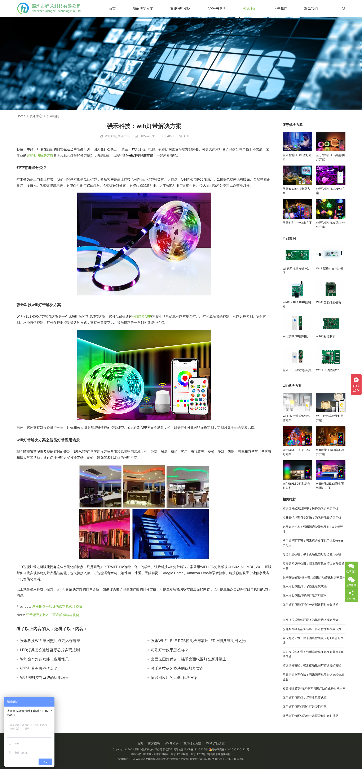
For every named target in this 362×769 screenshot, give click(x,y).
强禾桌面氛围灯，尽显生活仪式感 (305, 586)
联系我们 (311, 8)
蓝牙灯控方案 (192, 743)
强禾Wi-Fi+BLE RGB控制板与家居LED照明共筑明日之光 (198, 641)
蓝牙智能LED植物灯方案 (330, 191)
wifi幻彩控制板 (325, 336)
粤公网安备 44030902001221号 (230, 749)
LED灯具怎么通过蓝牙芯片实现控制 (50, 650)
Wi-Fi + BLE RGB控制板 (297, 304)
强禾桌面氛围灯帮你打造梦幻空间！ (306, 595)
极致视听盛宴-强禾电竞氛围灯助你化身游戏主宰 (314, 577)
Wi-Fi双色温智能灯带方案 (330, 418)
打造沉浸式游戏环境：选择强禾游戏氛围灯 (310, 508)
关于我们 (280, 8)
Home (21, 116)
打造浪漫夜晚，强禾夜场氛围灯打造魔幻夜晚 (312, 554)
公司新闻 (110, 136)
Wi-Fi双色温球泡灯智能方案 (296, 418)
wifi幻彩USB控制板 (295, 336)
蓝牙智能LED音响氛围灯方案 (330, 157)
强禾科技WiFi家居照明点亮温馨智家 (50, 641)
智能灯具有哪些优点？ (39, 668)
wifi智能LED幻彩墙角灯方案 (296, 485)
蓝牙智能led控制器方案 (296, 191)
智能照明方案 (143, 8)
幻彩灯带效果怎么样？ (170, 650)
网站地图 (178, 749)
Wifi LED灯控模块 (327, 370)
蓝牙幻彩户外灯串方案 (297, 222)
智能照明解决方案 (40, 155)
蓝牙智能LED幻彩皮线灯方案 (330, 225)
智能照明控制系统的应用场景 (44, 678)
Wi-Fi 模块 (171, 743)
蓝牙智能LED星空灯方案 (297, 157)
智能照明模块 (180, 8)
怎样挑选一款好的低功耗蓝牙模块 (57, 606)
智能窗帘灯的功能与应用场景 (44, 659)
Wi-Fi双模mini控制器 (329, 268)
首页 (112, 8)
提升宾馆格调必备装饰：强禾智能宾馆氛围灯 (312, 517)
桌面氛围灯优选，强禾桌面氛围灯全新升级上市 (190, 659)
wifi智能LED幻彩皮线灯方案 (296, 452)
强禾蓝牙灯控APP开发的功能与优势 (52, 615)
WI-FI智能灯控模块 (328, 302)
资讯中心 (250, 8)
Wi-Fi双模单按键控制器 (296, 270)
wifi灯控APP (141, 316)
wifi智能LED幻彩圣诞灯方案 (330, 452)
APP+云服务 (216, 8)
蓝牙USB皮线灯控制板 (297, 370)
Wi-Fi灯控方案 (215, 743)
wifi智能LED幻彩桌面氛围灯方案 (330, 485)
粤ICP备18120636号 (196, 749)
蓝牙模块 (154, 743)
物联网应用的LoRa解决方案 (174, 678)
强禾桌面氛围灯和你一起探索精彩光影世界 (310, 604)
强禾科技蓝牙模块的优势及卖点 (177, 668)
